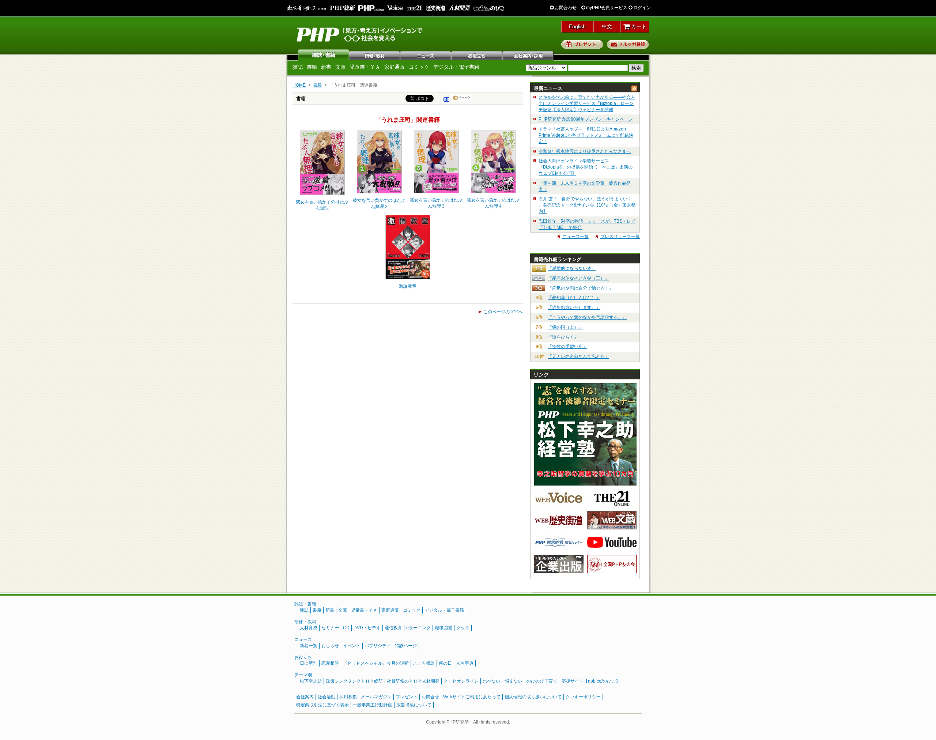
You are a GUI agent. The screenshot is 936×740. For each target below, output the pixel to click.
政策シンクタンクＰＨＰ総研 (354, 681)
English (577, 26)
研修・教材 (374, 54)
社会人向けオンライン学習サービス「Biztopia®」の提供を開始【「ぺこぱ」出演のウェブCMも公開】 (586, 167)
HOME (299, 85)
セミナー (330, 627)
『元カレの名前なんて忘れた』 (578, 356)
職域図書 (443, 627)
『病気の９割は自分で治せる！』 (581, 288)
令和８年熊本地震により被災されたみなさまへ (585, 151)
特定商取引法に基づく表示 (322, 704)
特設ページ (406, 645)
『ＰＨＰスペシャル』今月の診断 (376, 663)
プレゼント (582, 44)
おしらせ (330, 645)
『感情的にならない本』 (572, 268)
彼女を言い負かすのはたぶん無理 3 (436, 203)
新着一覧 (308, 645)
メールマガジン (376, 696)
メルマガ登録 (628, 44)
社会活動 (326, 696)
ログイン (641, 7)
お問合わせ (565, 7)
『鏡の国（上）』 (565, 327)
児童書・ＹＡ (365, 67)
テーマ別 (303, 674)
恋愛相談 (330, 663)
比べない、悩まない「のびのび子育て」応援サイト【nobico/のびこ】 (551, 681)
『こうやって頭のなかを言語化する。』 (587, 317)
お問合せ (430, 696)
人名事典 (464, 663)
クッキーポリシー (583, 696)
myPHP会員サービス (606, 7)
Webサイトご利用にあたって (472, 696)
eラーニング (418, 627)
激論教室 (407, 286)
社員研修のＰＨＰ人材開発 (413, 681)
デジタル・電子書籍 (456, 67)
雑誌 (323, 54)
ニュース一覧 (575, 236)
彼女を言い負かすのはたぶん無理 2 (379, 203)
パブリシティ (378, 645)
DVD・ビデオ (367, 627)
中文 (607, 26)
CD (346, 627)
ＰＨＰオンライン (461, 681)
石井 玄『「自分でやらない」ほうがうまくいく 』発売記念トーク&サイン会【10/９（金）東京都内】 (587, 205)
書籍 (312, 67)
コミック (419, 67)
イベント (352, 645)
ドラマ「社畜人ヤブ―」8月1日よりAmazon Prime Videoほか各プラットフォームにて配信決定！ (586, 135)
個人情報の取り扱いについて (533, 696)
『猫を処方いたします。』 (574, 307)
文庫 (340, 67)
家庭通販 (394, 67)
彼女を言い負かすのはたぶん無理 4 (493, 203)
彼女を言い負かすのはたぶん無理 (322, 205)
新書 (326, 67)
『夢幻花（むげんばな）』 (574, 297)
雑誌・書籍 (305, 604)
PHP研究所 (360, 34)
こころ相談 (424, 663)
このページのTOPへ (503, 311)
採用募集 (348, 696)
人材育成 (308, 627)
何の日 (445, 663)
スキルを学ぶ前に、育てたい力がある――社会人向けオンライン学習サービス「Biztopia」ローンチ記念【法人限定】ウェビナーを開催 (587, 103)
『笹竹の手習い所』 (567, 346)
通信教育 (393, 627)
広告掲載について (413, 704)
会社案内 (528, 54)
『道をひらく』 (563, 337)
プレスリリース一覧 (620, 236)
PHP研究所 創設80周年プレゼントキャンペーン (586, 119)
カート (638, 26)
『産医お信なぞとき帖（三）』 (578, 278)
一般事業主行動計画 (372, 704)
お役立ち (477, 54)
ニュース (426, 54)
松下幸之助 (311, 681)
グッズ (462, 627)
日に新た (308, 663)
